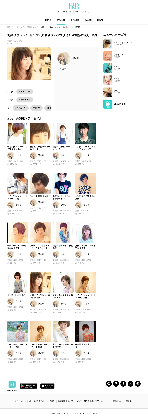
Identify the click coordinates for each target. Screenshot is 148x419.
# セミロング (24, 91)
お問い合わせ (20, 401)
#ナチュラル (20, 108)
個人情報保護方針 (36, 401)
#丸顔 (49, 108)
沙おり (76, 58)
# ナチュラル (24, 100)
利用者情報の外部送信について (97, 401)
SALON (88, 20)
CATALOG (61, 20)
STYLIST (75, 20)
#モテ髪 (36, 108)
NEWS (100, 20)
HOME (48, 20)
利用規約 (51, 401)
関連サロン (118, 401)
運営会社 (129, 401)
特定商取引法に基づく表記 (69, 401)
